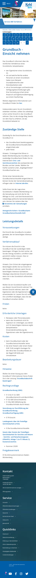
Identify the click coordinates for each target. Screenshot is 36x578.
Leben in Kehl (11, 29)
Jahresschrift (6, 523)
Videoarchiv (6, 520)
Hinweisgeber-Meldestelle (9, 551)
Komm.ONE (11, 565)
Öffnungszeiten (7, 491)
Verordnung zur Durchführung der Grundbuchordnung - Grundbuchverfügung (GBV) (15, 410)
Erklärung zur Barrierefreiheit (10, 541)
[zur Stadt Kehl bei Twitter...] (27, 574)
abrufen (25, 183)
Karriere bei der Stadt (8, 516)
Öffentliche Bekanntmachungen (11, 506)
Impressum (6, 534)
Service (18, 29)
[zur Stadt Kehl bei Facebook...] (16, 574)
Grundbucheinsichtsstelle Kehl (14, 213)
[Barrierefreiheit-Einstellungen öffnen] (33, 292)
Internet (18, 183)
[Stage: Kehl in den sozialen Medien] (16, 3)
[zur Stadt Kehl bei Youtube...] (10, 574)
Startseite (5, 29)
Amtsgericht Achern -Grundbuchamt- (16, 211)
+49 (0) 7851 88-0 (7, 484)
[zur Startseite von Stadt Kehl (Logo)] (30, 5)
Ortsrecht (5, 502)
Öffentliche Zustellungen (9, 509)
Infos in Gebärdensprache (9, 544)
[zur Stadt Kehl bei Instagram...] (21, 574)
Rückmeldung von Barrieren (10, 548)
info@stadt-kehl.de (7, 482)
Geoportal (5, 513)
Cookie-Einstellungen (8, 555)
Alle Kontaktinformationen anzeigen (12, 488)
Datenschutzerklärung (8, 537)
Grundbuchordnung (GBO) (12, 390)
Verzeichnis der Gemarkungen (15, 204)
